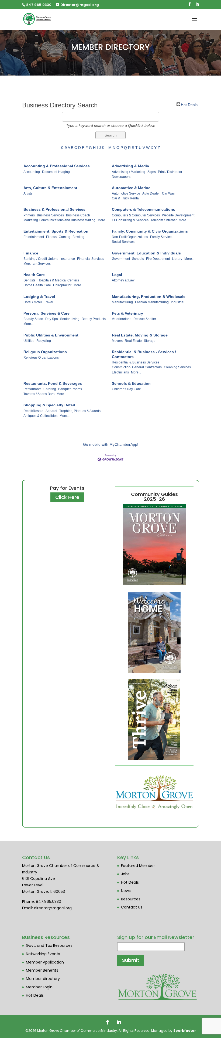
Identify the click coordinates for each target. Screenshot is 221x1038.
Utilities (28, 341)
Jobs (125, 874)
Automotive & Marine (131, 188)
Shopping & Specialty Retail (49, 405)
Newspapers (121, 177)
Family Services (161, 237)
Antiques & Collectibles (40, 416)
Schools (138, 259)
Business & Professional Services (54, 209)
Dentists (29, 280)
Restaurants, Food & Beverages (52, 383)
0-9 (64, 147)
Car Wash (169, 193)
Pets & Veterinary (127, 313)
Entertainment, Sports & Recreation (55, 231)
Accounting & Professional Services (56, 166)
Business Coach (78, 215)
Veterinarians (121, 319)
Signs (151, 172)
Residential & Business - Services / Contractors (144, 354)
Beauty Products (94, 319)
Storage (150, 341)
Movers (117, 341)
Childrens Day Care (126, 389)
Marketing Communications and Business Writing (59, 220)
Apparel (51, 411)
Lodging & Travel (39, 296)
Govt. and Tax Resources (49, 945)
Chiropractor (62, 285)
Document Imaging (56, 172)
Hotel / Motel (32, 302)
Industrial (177, 302)
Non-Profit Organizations (130, 237)
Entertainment (33, 237)
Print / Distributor (170, 172)
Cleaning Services (177, 367)
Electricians (120, 372)
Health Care (34, 275)
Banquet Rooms (70, 389)
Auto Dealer (151, 193)
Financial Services (90, 259)
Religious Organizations (41, 357)
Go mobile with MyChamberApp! (110, 444)
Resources (130, 899)
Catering (49, 389)
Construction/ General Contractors (137, 367)
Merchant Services (37, 264)
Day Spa (51, 319)
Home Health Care (37, 285)
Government (121, 259)
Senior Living (70, 319)
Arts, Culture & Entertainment (50, 188)
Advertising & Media (130, 166)
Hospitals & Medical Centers (58, 280)
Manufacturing (122, 302)
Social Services (123, 242)
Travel (48, 302)
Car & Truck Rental (126, 198)
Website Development (178, 215)
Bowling (78, 237)
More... (103, 220)
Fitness (51, 237)
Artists (27, 193)
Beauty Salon (33, 319)
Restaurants (32, 389)
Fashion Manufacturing (152, 302)
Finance (30, 253)
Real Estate (133, 341)
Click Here (67, 497)
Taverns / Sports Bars (38, 394)
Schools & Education (131, 383)
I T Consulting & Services (130, 220)
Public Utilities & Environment (50, 335)
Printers (29, 215)
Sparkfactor (184, 1030)
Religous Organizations (45, 352)
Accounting (31, 172)
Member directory (43, 978)
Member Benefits (42, 970)
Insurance (67, 259)
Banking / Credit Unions (40, 259)
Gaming (64, 237)
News (126, 890)
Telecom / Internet (164, 220)
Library (177, 259)
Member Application (45, 962)
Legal (117, 275)
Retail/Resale (33, 411)
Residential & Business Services (135, 362)
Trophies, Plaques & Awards (80, 411)
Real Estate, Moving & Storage (140, 335)
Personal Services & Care (46, 313)
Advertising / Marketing (128, 172)
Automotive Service (126, 193)
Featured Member (138, 865)
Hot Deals (189, 104)
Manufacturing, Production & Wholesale (148, 296)
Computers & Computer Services (136, 215)
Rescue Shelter (144, 319)
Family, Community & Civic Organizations (150, 231)
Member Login (39, 987)
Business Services (50, 215)
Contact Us (131, 907)
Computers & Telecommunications (143, 209)
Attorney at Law (123, 280)
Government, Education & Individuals (146, 253)
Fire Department (158, 259)
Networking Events (43, 954)
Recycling (43, 341)
